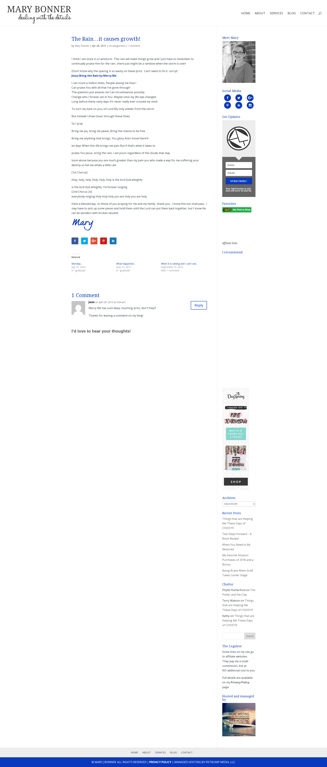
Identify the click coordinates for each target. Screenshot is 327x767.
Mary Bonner (82, 45)
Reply (198, 305)
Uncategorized (117, 45)
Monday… (77, 263)
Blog (291, 13)
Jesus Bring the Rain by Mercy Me (94, 76)
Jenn (92, 302)
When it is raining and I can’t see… (179, 263)
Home (245, 13)
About (260, 13)
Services (276, 13)
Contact (307, 13)
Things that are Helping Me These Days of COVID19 (237, 523)
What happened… (125, 263)
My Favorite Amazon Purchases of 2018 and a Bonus (237, 559)
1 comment (133, 45)
